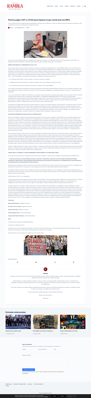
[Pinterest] (55, 262)
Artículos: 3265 (45, 298)
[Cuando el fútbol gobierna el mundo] (72, 322)
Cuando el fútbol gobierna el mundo (68, 331)
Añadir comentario (26, 355)
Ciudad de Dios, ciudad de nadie (13, 331)
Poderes (56, 6)
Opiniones (67, 6)
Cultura (61, 6)
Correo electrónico (42, 349)
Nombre (24, 349)
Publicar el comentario (29, 369)
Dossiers (78, 6)
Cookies (7, 385)
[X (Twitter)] (36, 262)
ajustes (46, 396)
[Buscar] (82, 6)
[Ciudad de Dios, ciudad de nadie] (18, 322)
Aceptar (54, 396)
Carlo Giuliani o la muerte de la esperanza (43, 331)
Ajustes (69, 396)
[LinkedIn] (73, 262)
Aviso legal (29, 384)
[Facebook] (17, 262)
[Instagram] (84, 6)
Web (55, 349)
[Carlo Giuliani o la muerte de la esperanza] (45, 322)
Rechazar (62, 396)
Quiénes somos (50, 6)
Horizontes (72, 6)
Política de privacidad (38, 384)
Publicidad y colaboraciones (19, 384)
